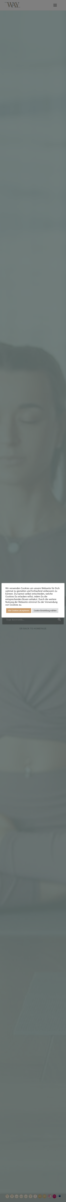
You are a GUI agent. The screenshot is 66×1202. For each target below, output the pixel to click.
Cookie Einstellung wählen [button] (45, 610)
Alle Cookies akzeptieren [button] (18, 610)
